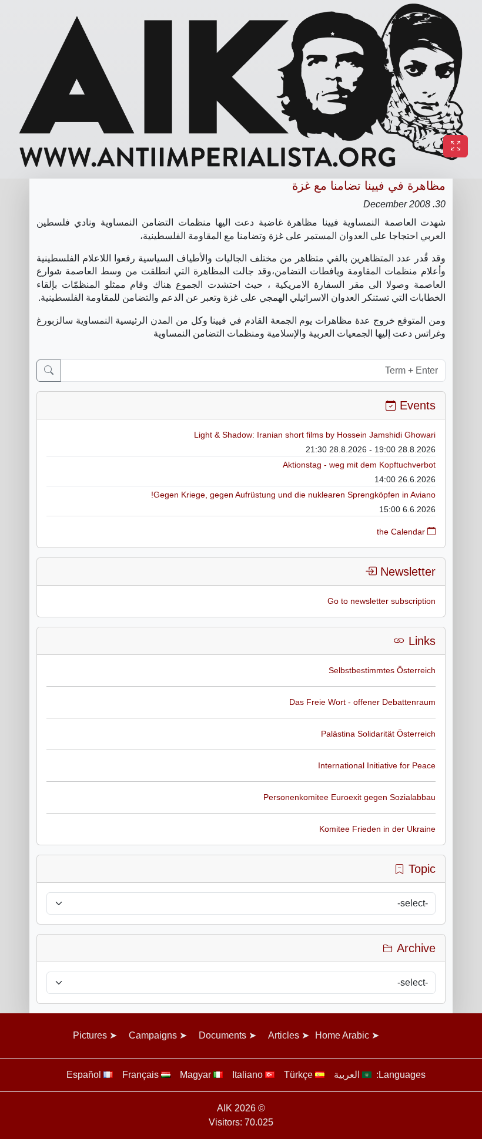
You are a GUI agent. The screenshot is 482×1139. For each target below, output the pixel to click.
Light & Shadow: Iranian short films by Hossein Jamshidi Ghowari (315, 434)
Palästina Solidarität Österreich (378, 733)
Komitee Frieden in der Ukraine (377, 829)
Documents (222, 1035)
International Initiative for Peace (377, 765)
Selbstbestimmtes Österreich (382, 670)
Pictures (90, 1035)
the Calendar (402, 531)
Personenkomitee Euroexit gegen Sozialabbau (349, 797)
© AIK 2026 (241, 1108)
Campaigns (153, 1035)
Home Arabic (342, 1035)
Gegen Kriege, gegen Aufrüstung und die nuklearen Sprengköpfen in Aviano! (293, 494)
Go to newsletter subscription (381, 601)
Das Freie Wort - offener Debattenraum (362, 702)
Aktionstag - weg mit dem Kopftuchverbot (359, 464)
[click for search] (48, 370)
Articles (283, 1035)
